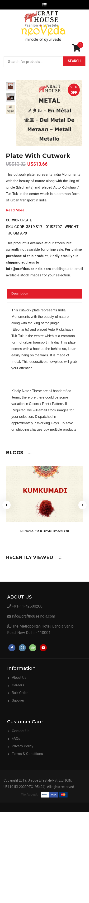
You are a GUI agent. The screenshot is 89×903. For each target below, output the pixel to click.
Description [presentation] (19, 293)
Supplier (18, 700)
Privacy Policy (22, 746)
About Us (19, 677)
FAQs (16, 738)
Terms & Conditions (27, 754)
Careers (18, 685)
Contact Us (20, 731)
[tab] (44, 294)
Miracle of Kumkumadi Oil (44, 531)
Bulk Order (20, 693)
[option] (10, 86)
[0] (77, 49)
